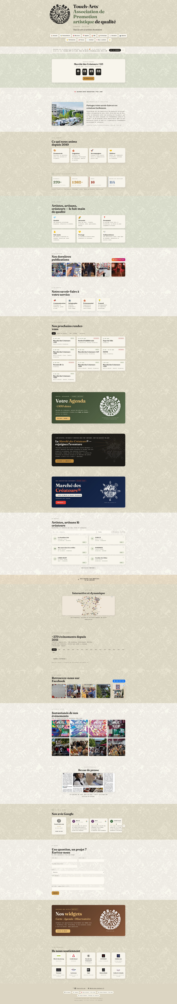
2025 (64, 649)
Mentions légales (79, 1000)
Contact (90, 40)
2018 (96, 649)
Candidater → (60, 502)
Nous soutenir (102, 40)
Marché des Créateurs (62, 333)
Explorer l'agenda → (63, 418)
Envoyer (55, 893)
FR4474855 (100, 1000)
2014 (114, 649)
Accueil (54, 35)
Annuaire (113, 35)
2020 (87, 649)
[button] (60, 728)
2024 (68, 649)
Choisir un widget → (63, 931)
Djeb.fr (101, 998)
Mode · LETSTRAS (73, 333)
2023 (73, 649)
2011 (54, 652)
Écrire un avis (59, 831)
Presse (81, 40)
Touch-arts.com (81, 988)
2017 (100, 649)
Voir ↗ (84, 542)
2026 (59, 649)
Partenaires (71, 40)
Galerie (123, 35)
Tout (54, 333)
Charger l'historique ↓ (60, 659)
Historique (102, 35)
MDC (93, 35)
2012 (123, 649)
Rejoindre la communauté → (64, 461)
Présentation (65, 35)
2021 (82, 649)
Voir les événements (115, 50)
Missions (76, 35)
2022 (77, 649)
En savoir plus (88, 78)
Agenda (86, 35)
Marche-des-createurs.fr (97, 988)
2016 (105, 649)
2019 (91, 649)
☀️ (110, 40)
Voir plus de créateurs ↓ (88, 568)
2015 (109, 649)
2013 (119, 649)
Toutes (54, 649)
